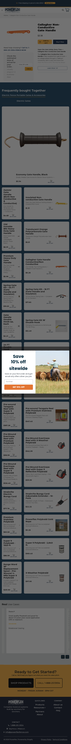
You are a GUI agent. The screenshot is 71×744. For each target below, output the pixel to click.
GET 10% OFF (19, 387)
